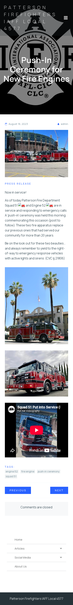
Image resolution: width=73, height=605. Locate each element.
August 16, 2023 (18, 124)
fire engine (27, 471)
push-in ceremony (49, 471)
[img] (61, 548)
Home (18, 539)
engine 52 (12, 471)
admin (64, 124)
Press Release (18, 183)
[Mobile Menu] (65, 18)
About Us (21, 566)
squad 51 (11, 476)
